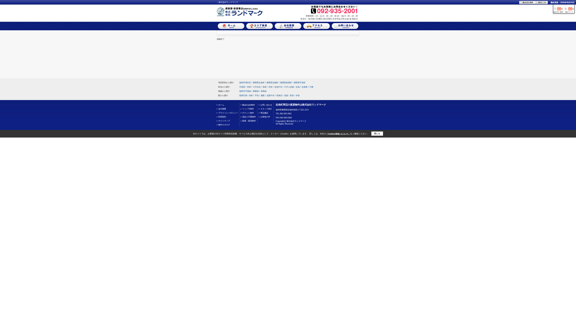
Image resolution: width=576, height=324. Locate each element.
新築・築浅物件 (249, 121)
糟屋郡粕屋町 (286, 82)
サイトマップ (224, 121)
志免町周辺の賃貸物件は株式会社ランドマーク (301, 104)
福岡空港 (243, 95)
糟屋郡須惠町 (272, 82)
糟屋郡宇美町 (300, 82)
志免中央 (278, 87)
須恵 (286, 95)
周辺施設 (264, 113)
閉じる (377, 133)
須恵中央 (270, 95)
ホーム (221, 105)
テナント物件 (248, 113)
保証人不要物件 (249, 117)
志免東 (305, 87)
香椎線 (264, 91)
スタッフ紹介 (266, 109)
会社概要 (222, 109)
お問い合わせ (266, 105)
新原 (292, 95)
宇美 (257, 95)
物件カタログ (224, 125)
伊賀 (298, 95)
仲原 (270, 87)
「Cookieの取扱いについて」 (338, 134)
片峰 (311, 87)
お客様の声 (265, 117)
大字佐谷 (257, 87)
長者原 (279, 95)
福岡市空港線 (245, 91)
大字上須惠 (289, 87)
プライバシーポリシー (228, 113)
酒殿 (263, 95)
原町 (251, 95)
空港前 (242, 87)
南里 (265, 87)
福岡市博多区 (245, 82)
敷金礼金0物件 (248, 105)
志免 (298, 87)
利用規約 (222, 117)
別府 (249, 87)
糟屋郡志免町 (259, 82)
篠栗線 (256, 91)
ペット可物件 (248, 109)
